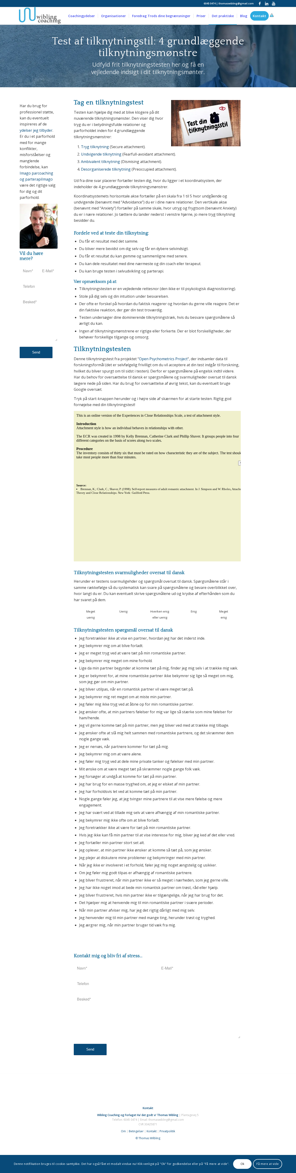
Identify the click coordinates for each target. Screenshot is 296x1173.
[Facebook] (259, 3)
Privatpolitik (167, 1131)
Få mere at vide (267, 1164)
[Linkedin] (266, 3)
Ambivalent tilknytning (100, 161)
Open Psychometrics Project (163, 358)
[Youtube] (273, 3)
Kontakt (152, 1131)
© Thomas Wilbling (148, 1138)
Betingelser (136, 1131)
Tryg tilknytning (95, 146)
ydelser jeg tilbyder (36, 130)
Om (123, 1131)
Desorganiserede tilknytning (106, 169)
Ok (242, 1164)
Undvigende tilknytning (101, 154)
